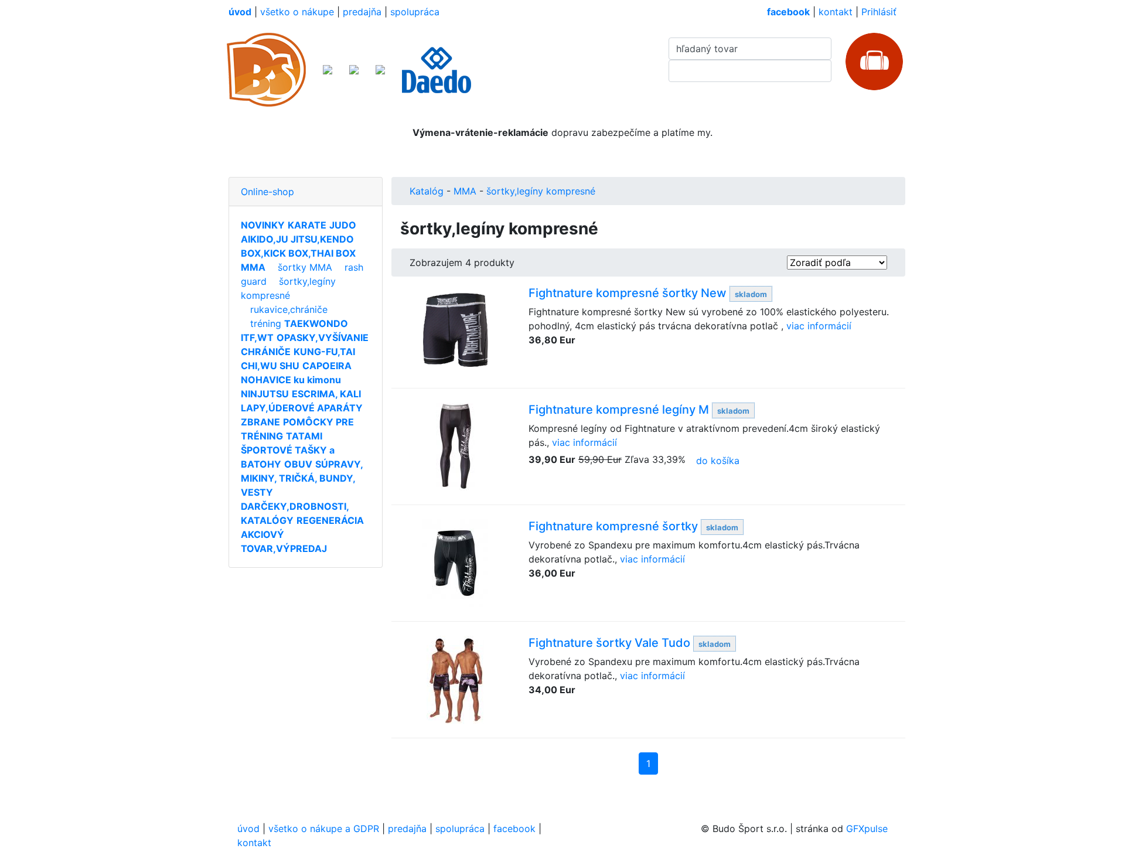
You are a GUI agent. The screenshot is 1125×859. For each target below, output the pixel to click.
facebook (514, 828)
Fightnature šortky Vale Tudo (609, 643)
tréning (265, 323)
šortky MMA (305, 267)
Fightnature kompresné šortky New (628, 293)
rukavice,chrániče (289, 309)
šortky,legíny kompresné (540, 191)
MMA (465, 191)
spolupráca (414, 12)
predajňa (362, 12)
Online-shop (267, 191)
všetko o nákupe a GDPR (323, 828)
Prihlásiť (878, 12)
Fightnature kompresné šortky (613, 526)
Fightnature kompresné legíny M (619, 410)
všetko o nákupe (297, 12)
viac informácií (818, 326)
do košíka (717, 460)
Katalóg (427, 191)
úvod (248, 828)
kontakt (836, 12)
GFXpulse (867, 828)
